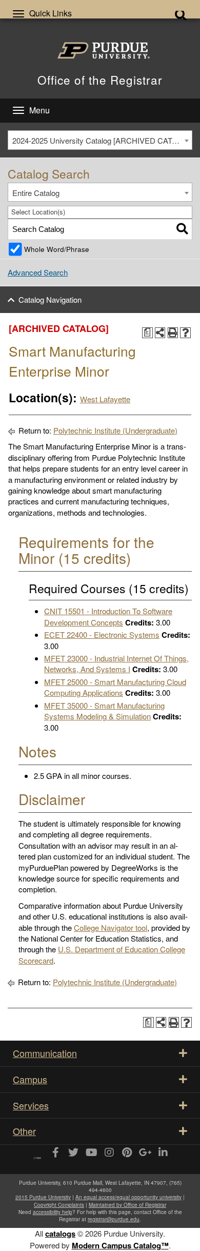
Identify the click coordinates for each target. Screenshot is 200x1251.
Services (31, 1105)
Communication (45, 1053)
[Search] (182, 229)
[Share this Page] (160, 332)
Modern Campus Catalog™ (120, 1245)
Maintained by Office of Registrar (127, 1204)
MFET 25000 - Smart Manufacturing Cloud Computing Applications (115, 687)
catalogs (60, 1233)
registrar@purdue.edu (113, 1219)
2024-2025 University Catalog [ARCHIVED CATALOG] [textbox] (102, 140)
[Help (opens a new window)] (185, 332)
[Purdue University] (100, 50)
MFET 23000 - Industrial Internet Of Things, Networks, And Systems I (116, 663)
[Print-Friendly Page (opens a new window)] (173, 332)
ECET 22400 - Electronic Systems (101, 634)
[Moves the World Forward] (37, 1154)
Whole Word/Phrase (56, 249)
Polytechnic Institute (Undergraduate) (115, 430)
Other (24, 1131)
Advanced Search (38, 272)
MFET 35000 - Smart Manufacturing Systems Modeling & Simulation (104, 710)
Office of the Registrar (100, 79)
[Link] (55, 1153)
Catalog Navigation (50, 299)
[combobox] (100, 140)
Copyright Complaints (59, 1204)
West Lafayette (105, 399)
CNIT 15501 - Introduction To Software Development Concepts (108, 616)
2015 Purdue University (43, 1197)
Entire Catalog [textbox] (35, 192)
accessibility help (52, 1212)
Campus (30, 1079)
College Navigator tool (110, 927)
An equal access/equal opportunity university (128, 1197)
